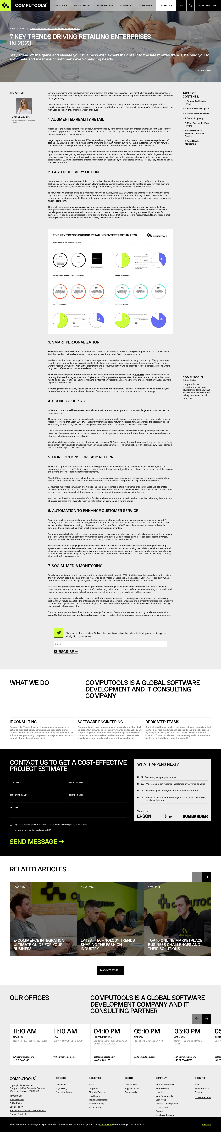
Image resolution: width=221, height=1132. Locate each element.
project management (79, 207)
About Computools (166, 1084)
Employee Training (166, 1115)
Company (144, 5)
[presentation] (197, 877)
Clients (125, 5)
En (181, 5)
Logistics (94, 1088)
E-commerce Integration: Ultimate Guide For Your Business (39, 944)
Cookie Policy (16, 1106)
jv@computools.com (23, 1056)
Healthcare (95, 1096)
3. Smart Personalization (197, 113)
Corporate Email (18, 795)
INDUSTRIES (80, 5)
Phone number (76, 795)
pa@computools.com (144, 1056)
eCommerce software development (74, 548)
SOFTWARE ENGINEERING (100, 722)
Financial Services (98, 1092)
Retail (93, 1084)
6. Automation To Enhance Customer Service (194, 133)
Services (59, 5)
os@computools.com (104, 1056)
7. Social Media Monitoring (192, 142)
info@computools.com (88, 615)
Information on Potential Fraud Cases (28, 1110)
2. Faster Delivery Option (197, 108)
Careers (160, 1111)
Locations (162, 1092)
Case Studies (132, 1084)
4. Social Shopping (194, 118)
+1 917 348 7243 (21, 1060)
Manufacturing (97, 1103)
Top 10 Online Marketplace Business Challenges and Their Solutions (175, 944)
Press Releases (203, 1088)
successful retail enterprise (153, 107)
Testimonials (132, 1092)
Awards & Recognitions (168, 1103)
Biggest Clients (133, 1088)
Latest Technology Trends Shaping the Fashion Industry (108, 944)
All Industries (96, 1107)
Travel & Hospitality (99, 1099)
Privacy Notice (43, 824)
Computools (120, 612)
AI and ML (139, 374)
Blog (198, 1084)
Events (199, 1092)
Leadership (162, 1099)
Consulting (62, 1084)
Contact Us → (207, 5)
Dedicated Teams (162, 722)
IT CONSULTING (23, 722)
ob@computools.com (185, 1056)
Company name (76, 783)
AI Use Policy (16, 1103)
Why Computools (165, 1096)
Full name (15, 783)
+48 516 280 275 (102, 1060)
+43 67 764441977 (183, 1060)
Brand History (164, 1088)
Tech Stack (104, 5)
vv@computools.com (64, 1056)
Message (14, 807)
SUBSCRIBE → (66, 651)
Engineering (63, 1088)
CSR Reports (163, 1107)
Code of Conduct (18, 1114)
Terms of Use (16, 1095)
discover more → (110, 970)
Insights (165, 5)
